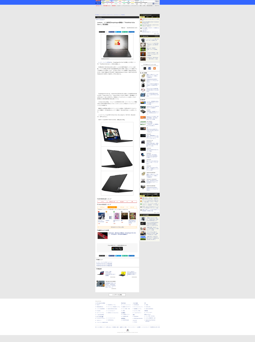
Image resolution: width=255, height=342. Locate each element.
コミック (132, 207)
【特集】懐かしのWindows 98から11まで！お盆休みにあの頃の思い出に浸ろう (152, 238)
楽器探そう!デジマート (127, 306)
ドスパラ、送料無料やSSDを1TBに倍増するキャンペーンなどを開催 (152, 103)
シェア (112, 255)
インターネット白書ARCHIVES (102, 322)
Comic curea (148, 306)
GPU (141, 5)
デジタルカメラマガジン (101, 318)
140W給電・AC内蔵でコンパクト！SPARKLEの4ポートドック (152, 113)
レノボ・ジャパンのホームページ (104, 262)
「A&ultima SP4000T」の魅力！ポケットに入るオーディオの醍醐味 (152, 54)
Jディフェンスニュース (138, 306)
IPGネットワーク (147, 314)
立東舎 (124, 310)
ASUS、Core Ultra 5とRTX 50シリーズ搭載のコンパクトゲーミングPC (152, 169)
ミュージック (112, 207)
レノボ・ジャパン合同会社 (104, 62)
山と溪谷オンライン (126, 314)
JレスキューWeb (137, 310)
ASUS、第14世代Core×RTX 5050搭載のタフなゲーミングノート (152, 182)
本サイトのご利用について (100, 327)
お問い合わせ (108, 327)
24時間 (147, 16)
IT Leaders (98, 310)
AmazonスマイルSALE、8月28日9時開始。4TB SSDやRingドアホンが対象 (152, 118)
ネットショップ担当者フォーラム (114, 306)
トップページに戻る (117, 294)
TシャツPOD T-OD (126, 308)
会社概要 (138, 327)
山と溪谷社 (123, 312)
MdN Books (136, 316)
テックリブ (135, 320)
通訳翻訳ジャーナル (137, 308)
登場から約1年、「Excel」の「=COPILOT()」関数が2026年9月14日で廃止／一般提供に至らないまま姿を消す (150, 199)
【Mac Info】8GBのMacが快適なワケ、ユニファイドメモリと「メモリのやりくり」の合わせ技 (150, 32)
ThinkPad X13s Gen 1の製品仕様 (104, 265)
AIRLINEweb (136, 304)
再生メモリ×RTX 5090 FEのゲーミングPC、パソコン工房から (152, 162)
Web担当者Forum (100, 306)
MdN (134, 314)
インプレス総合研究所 (101, 308)
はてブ (119, 255)
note (125, 255)
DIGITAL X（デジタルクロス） (113, 312)
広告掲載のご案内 (115, 327)
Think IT (98, 304)
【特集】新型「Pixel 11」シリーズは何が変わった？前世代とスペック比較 (152, 229)
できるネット (99, 320)
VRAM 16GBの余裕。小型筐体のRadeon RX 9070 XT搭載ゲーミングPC (152, 145)
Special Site (145, 36)
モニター (119, 5)
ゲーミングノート (135, 5)
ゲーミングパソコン (126, 5)
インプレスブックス (111, 318)
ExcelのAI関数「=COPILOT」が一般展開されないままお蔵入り (152, 124)
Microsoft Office (149, 5)
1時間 (142, 16)
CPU (144, 5)
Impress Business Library (112, 308)
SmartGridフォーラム (112, 304)
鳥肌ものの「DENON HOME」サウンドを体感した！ (152, 49)
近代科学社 (123, 318)
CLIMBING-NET (125, 316)
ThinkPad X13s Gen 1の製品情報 (104, 263)
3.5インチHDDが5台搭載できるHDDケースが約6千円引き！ (152, 85)
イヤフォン (102, 207)
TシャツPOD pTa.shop (150, 316)
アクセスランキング (147, 15)
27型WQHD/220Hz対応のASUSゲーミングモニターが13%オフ (152, 80)
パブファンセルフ (149, 312)
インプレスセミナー (111, 310)
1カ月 (157, 16)
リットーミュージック (126, 304)
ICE (145, 303)
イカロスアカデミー (137, 312)
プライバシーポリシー (132, 327)
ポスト (103, 255)
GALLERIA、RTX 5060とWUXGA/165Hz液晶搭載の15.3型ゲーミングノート (152, 156)
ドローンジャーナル (100, 312)
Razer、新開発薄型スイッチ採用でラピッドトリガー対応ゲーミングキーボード (152, 137)
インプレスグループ (145, 327)
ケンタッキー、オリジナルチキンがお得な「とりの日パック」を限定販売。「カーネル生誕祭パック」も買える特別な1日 (150, 205)
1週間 (152, 16)
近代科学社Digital (126, 320)
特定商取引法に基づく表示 (155, 327)
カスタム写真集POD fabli (150, 318)
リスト (107, 255)
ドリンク (122, 207)
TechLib (135, 322)
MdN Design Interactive (138, 318)
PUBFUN (146, 310)
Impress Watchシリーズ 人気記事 (150, 194)
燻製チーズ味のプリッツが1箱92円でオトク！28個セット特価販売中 (152, 76)
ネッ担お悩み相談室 (100, 314)
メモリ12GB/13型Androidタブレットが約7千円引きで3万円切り (152, 95)
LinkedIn (132, 255)
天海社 (147, 304)
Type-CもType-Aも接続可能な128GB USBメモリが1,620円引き (152, 90)
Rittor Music (123, 303)
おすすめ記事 (146, 215)
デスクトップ (112, 201)
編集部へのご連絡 (123, 327)
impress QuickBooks (149, 308)
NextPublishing (110, 320)
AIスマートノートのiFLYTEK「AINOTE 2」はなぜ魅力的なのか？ (152, 45)
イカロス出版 (135, 303)
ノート (102, 201)
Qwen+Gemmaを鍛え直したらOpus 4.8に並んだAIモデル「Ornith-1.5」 (152, 130)
